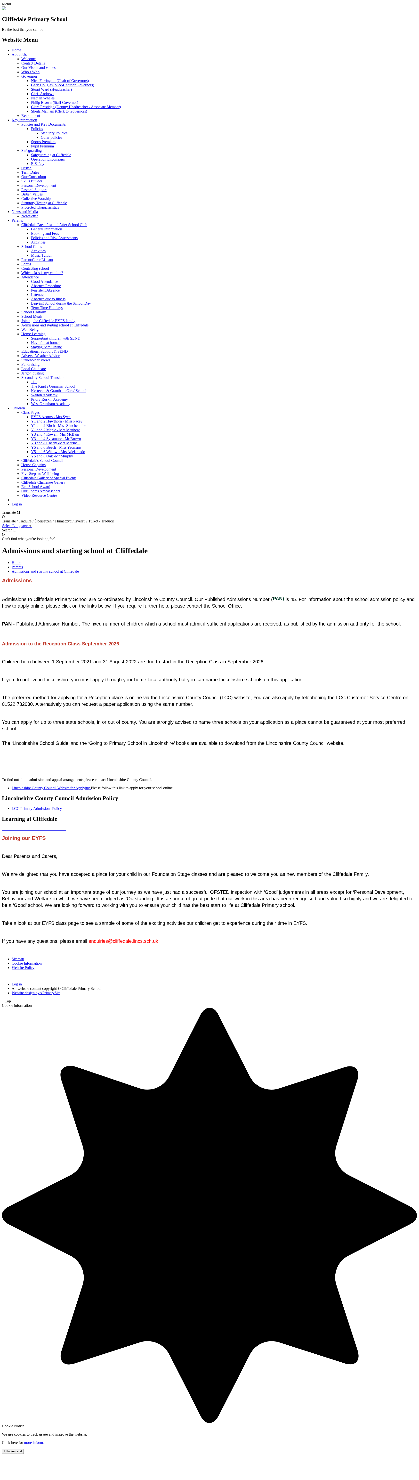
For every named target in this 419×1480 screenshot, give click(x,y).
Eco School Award (35, 487)
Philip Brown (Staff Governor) (54, 102)
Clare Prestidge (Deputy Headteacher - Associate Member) (76, 107)
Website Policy (23, 968)
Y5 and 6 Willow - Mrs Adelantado (58, 452)
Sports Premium (43, 142)
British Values (32, 194)
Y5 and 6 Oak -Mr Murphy (52, 456)
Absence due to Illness (48, 299)
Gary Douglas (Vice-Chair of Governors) (62, 85)
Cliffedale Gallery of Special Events (48, 478)
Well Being (30, 329)
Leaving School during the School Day (61, 303)
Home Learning (33, 334)
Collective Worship (36, 198)
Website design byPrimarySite (36, 993)
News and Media (25, 212)
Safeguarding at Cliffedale (51, 155)
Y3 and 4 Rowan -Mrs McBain (55, 434)
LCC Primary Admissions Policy (37, 808)
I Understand (13, 1451)
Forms (26, 264)
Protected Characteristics (40, 207)
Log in (17, 504)
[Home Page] (4, 9)
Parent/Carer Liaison (37, 260)
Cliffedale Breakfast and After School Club (54, 225)
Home (16, 50)
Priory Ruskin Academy (49, 399)
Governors (29, 76)
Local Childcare (33, 369)
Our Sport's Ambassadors (40, 491)
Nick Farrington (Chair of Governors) (60, 81)
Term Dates (30, 172)
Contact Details (33, 63)
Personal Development (38, 185)
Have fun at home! (45, 343)
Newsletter (29, 216)
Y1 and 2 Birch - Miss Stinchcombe (58, 425)
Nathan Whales (43, 98)
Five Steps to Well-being (40, 474)
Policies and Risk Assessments (54, 238)
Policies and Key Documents (43, 124)
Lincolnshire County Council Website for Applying (51, 788)
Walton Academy (44, 395)
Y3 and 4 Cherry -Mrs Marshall (55, 443)
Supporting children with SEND (56, 338)
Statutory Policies (54, 133)
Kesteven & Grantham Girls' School (58, 391)
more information (37, 1442)
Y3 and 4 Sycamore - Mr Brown (56, 439)
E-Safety (37, 164)
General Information (46, 229)
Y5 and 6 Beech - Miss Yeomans (56, 447)
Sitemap (18, 959)
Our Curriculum (33, 177)
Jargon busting (32, 373)
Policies (37, 129)
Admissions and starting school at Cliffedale (55, 325)
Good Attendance (44, 281)
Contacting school (35, 268)
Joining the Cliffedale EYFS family (48, 321)
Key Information (24, 120)
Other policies (51, 137)
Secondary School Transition (43, 377)
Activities (38, 242)
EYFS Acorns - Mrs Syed (51, 417)
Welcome (28, 59)
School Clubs (31, 246)
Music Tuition (41, 255)
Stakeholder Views (35, 360)
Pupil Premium (42, 146)
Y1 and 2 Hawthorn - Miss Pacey (56, 421)
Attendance (30, 277)
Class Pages (30, 412)
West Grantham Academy (50, 404)
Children (18, 408)
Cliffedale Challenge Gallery (43, 482)
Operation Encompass (48, 159)
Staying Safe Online (46, 347)
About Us (19, 54)
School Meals (31, 316)
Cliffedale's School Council (42, 460)
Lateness (37, 295)
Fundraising (30, 364)
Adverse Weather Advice (40, 356)
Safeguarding (31, 150)
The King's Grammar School (53, 386)
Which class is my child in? (42, 273)
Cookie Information (27, 963)
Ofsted (26, 168)
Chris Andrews (42, 94)
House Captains (33, 465)
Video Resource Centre (39, 495)
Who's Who (30, 72)
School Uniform (33, 312)
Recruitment (30, 116)
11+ (34, 382)
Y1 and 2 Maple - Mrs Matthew (55, 430)
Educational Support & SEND (44, 351)
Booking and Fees (45, 233)
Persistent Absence (45, 290)
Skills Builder (31, 181)
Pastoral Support (34, 190)
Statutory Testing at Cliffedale (44, 203)
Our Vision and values (38, 67)
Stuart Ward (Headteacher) (51, 89)
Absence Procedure (46, 286)
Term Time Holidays (47, 308)
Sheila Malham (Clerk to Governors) (59, 111)
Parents (17, 220)
